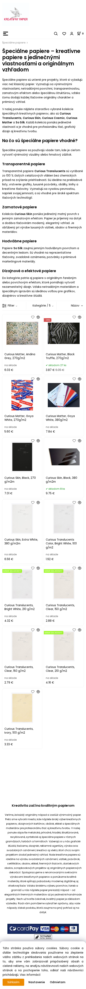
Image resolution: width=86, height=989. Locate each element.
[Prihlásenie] (72, 34)
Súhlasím (13, 982)
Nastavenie (36, 982)
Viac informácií (30, 975)
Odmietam (57, 982)
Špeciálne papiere (14, 42)
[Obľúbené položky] (64, 34)
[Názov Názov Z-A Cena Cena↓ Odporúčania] (71, 306)
